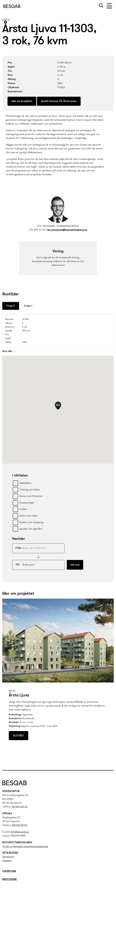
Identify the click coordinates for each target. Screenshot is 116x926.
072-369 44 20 (37, 230)
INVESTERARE (9, 879)
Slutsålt (18, 735)
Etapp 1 (28, 306)
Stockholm (8, 857)
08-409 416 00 (19, 807)
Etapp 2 (11, 306)
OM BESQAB (9, 871)
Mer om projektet (22, 101)
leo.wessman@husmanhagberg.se (67, 230)
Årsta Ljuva (19, 695)
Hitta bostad (10, 853)
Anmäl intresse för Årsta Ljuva (58, 101)
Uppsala (6, 860)
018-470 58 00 (19, 825)
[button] (109, 6)
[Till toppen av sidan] (110, 762)
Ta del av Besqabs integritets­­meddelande (25, 846)
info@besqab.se (20, 832)
